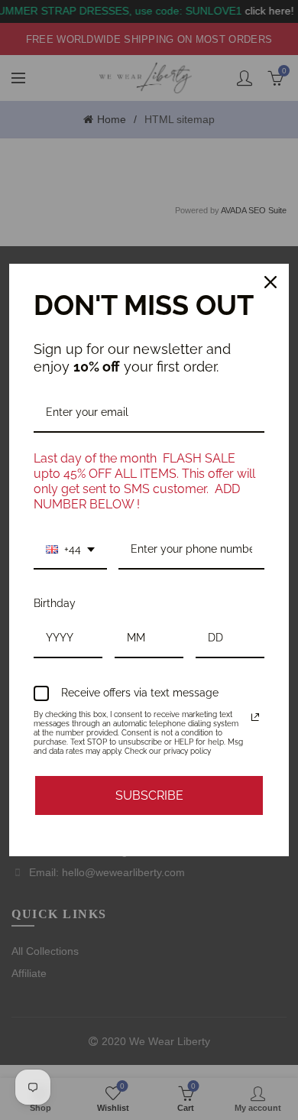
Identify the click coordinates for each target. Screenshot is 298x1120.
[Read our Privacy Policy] (255, 717)
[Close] (270, 282)
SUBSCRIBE (149, 795)
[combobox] (70, 550)
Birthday (55, 603)
